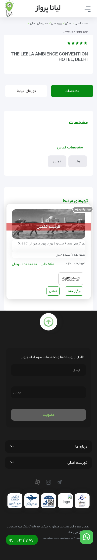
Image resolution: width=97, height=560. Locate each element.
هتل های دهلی (39, 23)
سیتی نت (48, 538)
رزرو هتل (56, 23)
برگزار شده (74, 291)
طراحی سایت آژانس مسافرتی (75, 538)
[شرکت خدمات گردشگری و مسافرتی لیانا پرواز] (32, 8)
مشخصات (72, 90)
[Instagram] (49, 482)
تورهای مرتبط (26, 90)
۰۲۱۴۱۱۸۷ (24, 540)
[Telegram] (60, 482)
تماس (53, 291)
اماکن (68, 23)
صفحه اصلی (82, 23)
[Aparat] (38, 482)
